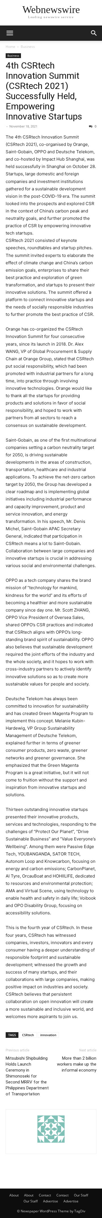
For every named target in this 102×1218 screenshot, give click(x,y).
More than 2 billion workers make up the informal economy (76, 1064)
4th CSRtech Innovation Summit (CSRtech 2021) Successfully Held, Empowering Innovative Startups (44, 91)
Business (28, 46)
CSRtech (28, 1035)
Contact (45, 1195)
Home (10, 46)
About (14, 1195)
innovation (48, 1035)
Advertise (50, 1201)
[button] (10, 33)
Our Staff (81, 1195)
